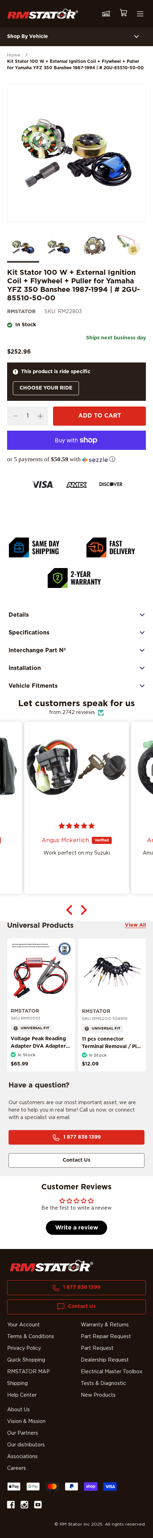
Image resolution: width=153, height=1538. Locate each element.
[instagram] (24, 1506)
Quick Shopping (26, 1360)
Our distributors (26, 1444)
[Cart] (123, 14)
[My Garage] (106, 14)
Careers (16, 1468)
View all (135, 925)
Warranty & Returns (105, 1324)
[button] (76, 459)
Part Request (97, 1348)
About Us (18, 1409)
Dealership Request (105, 1360)
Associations (22, 1456)
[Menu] (140, 14)
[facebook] (11, 1506)
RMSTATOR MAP (28, 1371)
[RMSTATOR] (42, 14)
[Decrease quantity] (15, 416)
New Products (98, 1395)
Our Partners (22, 1433)
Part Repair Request (106, 1336)
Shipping (17, 1383)
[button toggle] (136, 37)
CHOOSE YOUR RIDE (46, 388)
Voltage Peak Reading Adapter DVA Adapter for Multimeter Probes (38, 1046)
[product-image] (41, 972)
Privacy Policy (24, 1348)
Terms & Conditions (30, 1336)
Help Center (22, 1395)
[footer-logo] (51, 1266)
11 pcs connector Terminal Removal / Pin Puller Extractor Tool (111, 1047)
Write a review (76, 1228)
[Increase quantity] (40, 416)
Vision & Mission (26, 1421)
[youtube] (38, 1506)
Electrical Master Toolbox (111, 1371)
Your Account (23, 1324)
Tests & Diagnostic (103, 1383)
